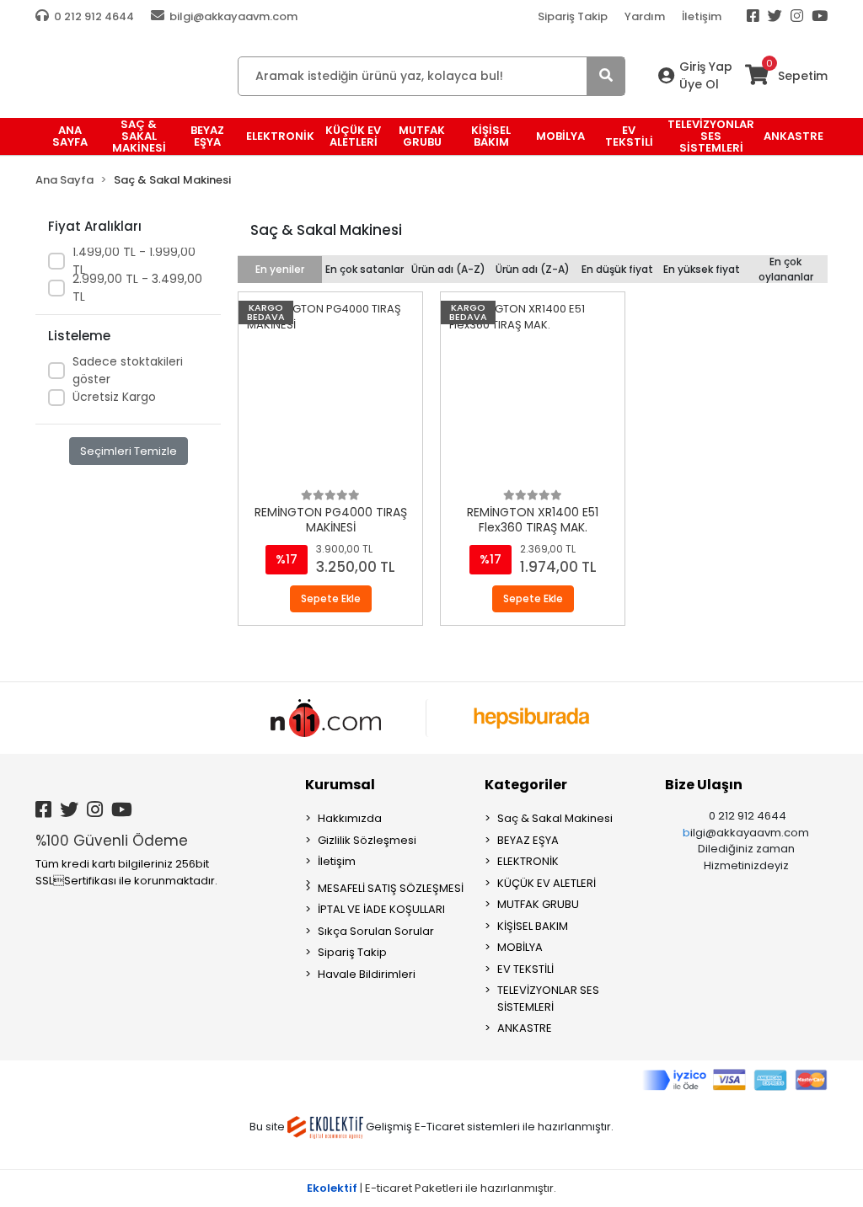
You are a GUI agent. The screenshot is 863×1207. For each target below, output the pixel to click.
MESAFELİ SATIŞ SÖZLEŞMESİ (391, 888)
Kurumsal (340, 784)
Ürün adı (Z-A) (533, 269)
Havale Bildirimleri (366, 974)
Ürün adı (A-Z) (448, 269)
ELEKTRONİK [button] (280, 136)
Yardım (644, 16)
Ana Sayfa (70, 136)
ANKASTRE (524, 1028)
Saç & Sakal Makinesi (555, 818)
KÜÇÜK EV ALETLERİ (546, 883)
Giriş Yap (705, 66)
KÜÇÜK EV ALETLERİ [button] (353, 136)
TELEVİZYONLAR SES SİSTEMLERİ (548, 998)
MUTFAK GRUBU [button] (422, 136)
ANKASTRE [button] (793, 136)
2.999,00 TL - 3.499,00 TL (137, 287)
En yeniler (279, 269)
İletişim (701, 16)
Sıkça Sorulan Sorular (376, 931)
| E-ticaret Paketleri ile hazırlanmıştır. (431, 1188)
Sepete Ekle (331, 598)
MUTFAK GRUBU (538, 904)
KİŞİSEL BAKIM (532, 926)
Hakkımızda (350, 818)
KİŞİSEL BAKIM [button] (491, 136)
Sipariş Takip (573, 16)
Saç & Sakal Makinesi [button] (139, 136)
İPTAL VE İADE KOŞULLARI (381, 909)
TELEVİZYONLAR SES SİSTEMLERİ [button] (710, 136)
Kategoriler (526, 784)
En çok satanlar (364, 269)
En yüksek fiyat (701, 269)
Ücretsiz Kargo (114, 396)
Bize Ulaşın (703, 784)
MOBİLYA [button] (560, 136)
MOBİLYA (520, 947)
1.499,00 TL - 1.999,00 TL (134, 260)
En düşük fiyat (617, 269)
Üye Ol (699, 84)
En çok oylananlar (785, 269)
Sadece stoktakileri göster (127, 370)
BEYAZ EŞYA (528, 840)
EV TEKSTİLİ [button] (629, 136)
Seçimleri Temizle (128, 451)
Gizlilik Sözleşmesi (367, 840)
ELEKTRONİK (528, 861)
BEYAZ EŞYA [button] (207, 136)
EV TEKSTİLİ (525, 969)
